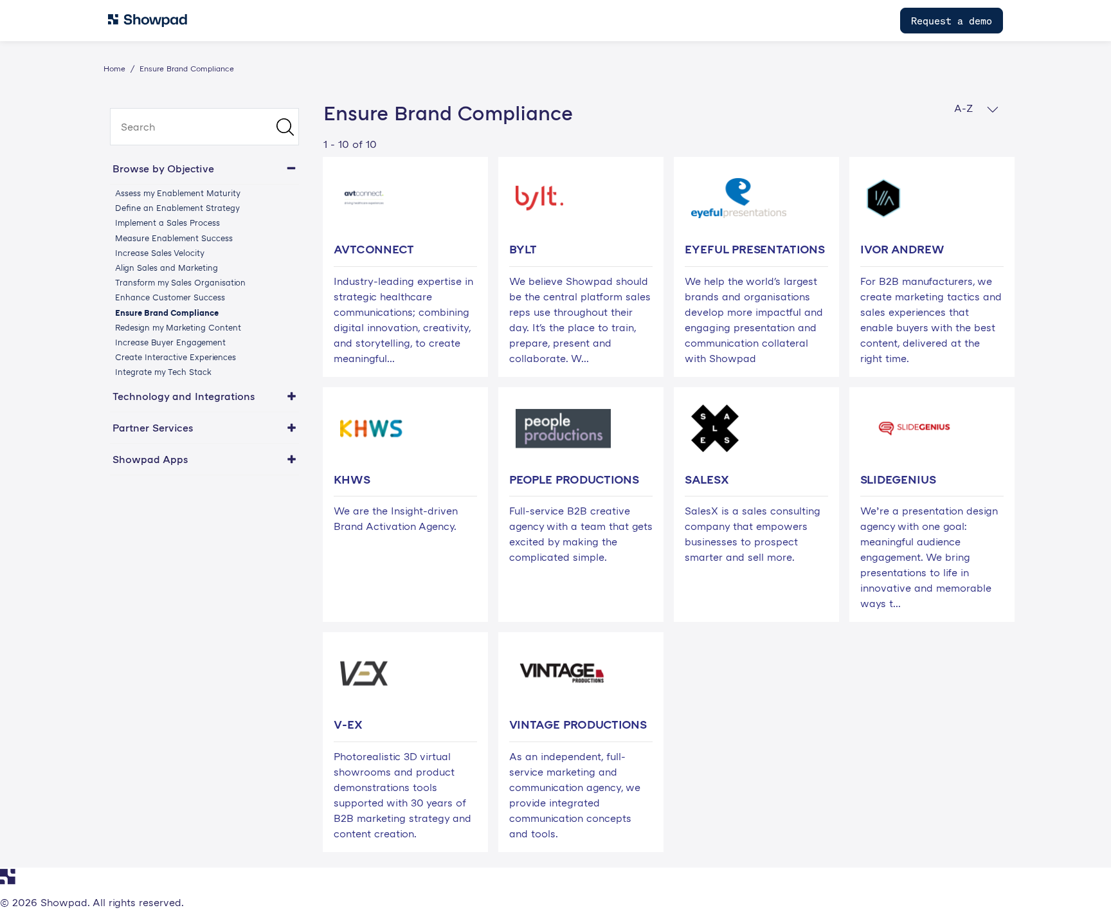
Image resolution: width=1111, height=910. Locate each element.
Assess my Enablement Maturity (177, 193)
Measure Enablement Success (174, 238)
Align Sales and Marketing (166, 267)
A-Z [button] (965, 108)
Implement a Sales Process (167, 222)
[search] (204, 126)
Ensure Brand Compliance (167, 312)
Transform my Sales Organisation (180, 282)
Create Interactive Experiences (175, 357)
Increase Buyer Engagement (170, 342)
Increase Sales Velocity (159, 253)
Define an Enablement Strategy (177, 208)
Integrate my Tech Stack (163, 372)
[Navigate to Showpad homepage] (147, 20)
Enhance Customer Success (170, 297)
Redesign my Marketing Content (178, 327)
